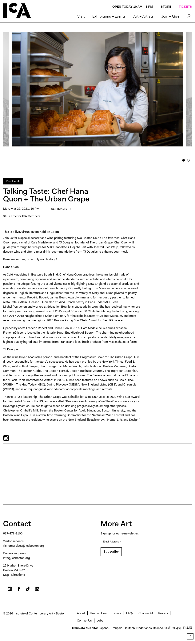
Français (116, 628)
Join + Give (170, 16)
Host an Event (99, 613)
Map (6, 575)
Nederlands (144, 628)
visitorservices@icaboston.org (23, 546)
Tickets (185, 7)
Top (189, 636)
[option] (97, 95)
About (81, 613)
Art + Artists (143, 16)
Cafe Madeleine (41, 242)
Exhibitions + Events (109, 16)
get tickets (59, 208)
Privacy (163, 613)
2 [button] (188, 160)
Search (188, 17)
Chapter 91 (145, 613)
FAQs (129, 613)
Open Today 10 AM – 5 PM (132, 7)
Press (117, 613)
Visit (81, 16)
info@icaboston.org (16, 558)
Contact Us (84, 620)
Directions (18, 575)
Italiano (158, 628)
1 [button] (183, 160)
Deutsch (129, 628)
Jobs (100, 620)
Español (103, 628)
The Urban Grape (101, 242)
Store (166, 7)
